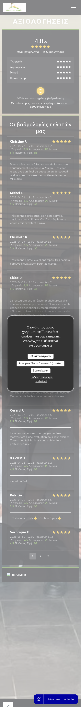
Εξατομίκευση (40, 370)
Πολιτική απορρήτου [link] (42, 377)
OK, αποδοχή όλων (40, 356)
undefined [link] (41, 381)
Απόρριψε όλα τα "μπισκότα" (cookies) (40, 363)
